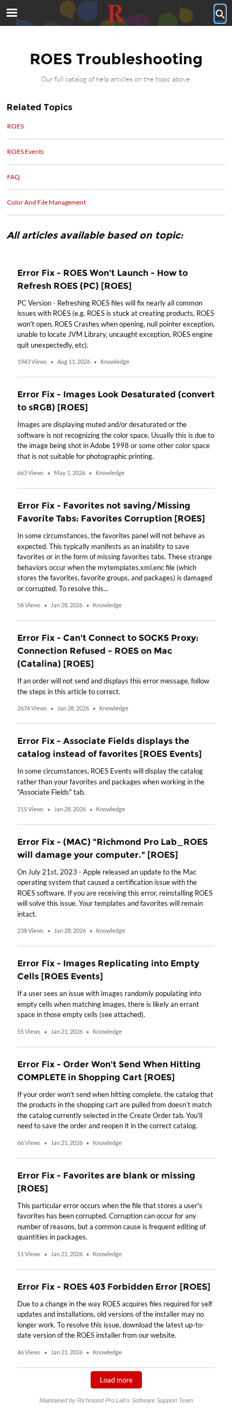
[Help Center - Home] (116, 13)
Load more (116, 1380)
